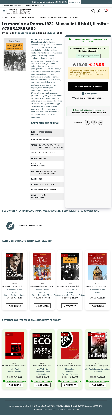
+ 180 (41, 195)
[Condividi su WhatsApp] (100, 122)
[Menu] (4, 11)
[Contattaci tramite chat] (93, 11)
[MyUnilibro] (99, 11)
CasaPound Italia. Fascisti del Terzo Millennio (80, 365)
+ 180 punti (90, 93)
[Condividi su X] (94, 122)
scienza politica (46, 184)
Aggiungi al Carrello (90, 86)
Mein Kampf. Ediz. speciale (15, 365)
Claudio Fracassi (25, 33)
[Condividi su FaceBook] (87, 122)
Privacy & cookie (73, 409)
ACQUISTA (16, 305)
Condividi (78, 122)
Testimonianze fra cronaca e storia (47, 172)
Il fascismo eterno (42, 365)
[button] (107, 11)
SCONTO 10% (75, 2)
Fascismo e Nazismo (48, 190)
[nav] (4, 270)
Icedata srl (62, 409)
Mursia (42, 158)
